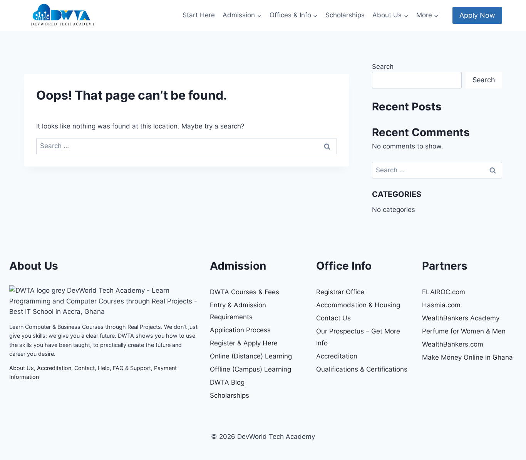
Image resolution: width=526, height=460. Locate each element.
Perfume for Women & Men (464, 331)
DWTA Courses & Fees (244, 292)
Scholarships (345, 15)
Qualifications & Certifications (361, 369)
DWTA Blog (227, 382)
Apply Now (477, 15)
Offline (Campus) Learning (250, 369)
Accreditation (54, 368)
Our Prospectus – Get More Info (358, 337)
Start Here (199, 15)
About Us (21, 368)
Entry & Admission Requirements (238, 311)
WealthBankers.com (452, 344)
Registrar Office (340, 292)
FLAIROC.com (443, 292)
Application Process (240, 330)
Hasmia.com (441, 305)
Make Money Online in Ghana (467, 357)
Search (383, 66)
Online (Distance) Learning (251, 356)
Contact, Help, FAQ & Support (112, 368)
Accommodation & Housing (358, 305)
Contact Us (333, 318)
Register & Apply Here (244, 343)
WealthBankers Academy (460, 318)
